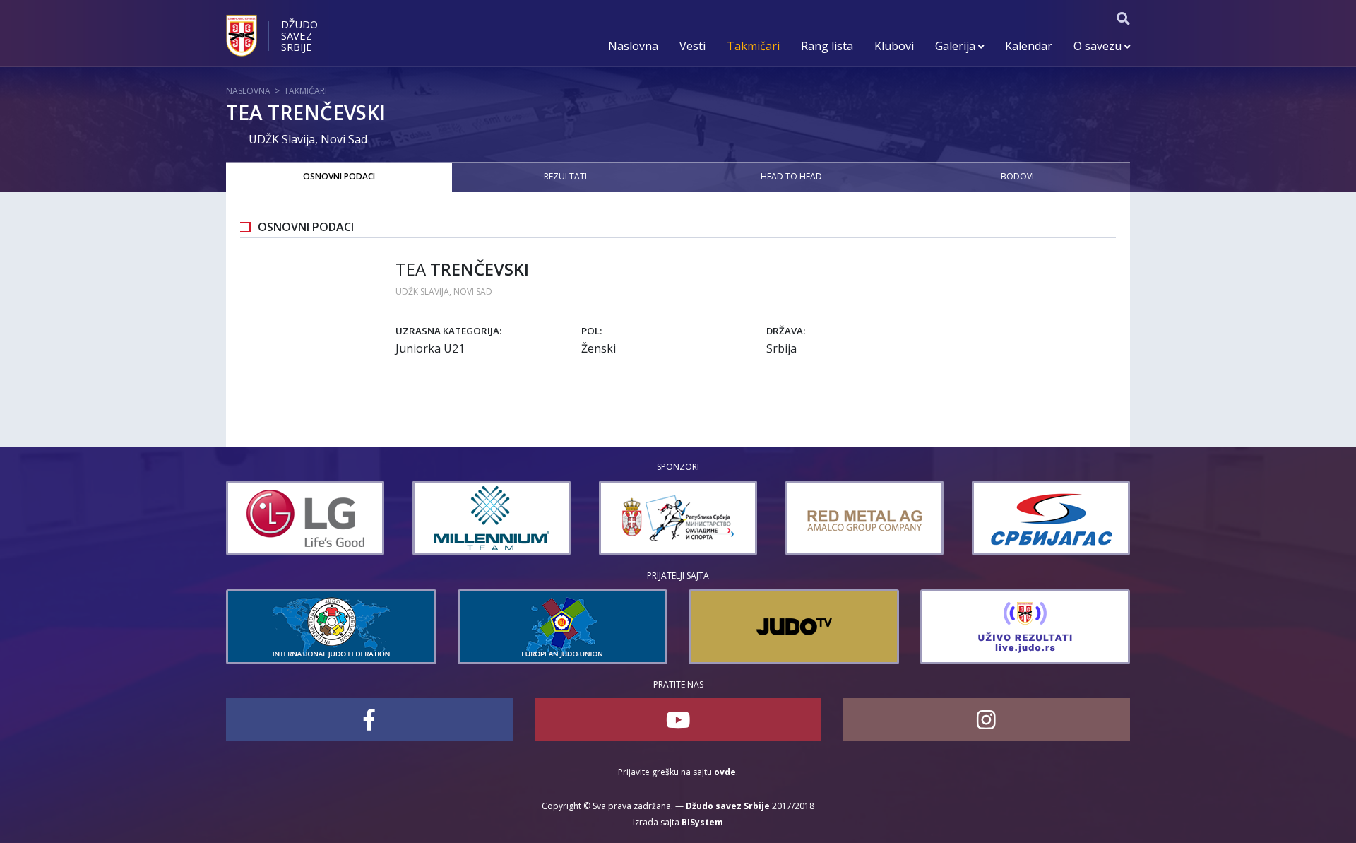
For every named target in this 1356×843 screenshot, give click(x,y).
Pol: (591, 330)
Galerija (956, 46)
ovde (725, 772)
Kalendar (1028, 46)
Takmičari (753, 46)
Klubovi (894, 46)
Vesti (692, 46)
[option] (305, 518)
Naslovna (633, 46)
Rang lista (827, 46)
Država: (785, 330)
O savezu (1099, 46)
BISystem (702, 822)
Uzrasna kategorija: (448, 330)
